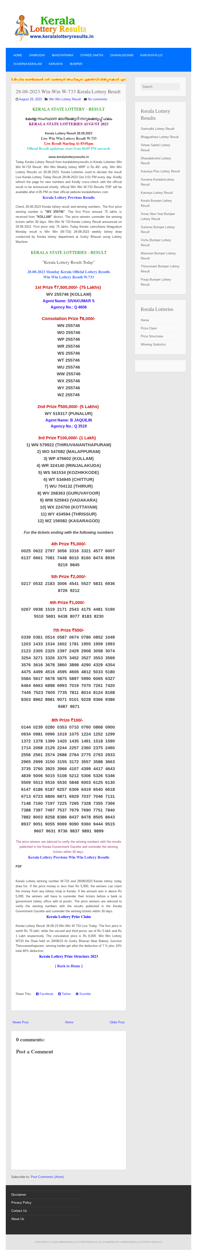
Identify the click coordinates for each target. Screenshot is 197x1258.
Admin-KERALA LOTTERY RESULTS (141, 1242)
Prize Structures (152, 336)
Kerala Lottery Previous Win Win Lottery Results (68, 857)
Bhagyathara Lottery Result (160, 137)
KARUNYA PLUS (151, 55)
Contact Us (19, 1211)
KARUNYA (56, 64)
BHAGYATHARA (62, 55)
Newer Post (20, 1022)
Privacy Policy (21, 1202)
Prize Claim (149, 328)
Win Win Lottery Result (65, 99)
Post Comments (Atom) (47, 1177)
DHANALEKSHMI (121, 55)
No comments (97, 99)
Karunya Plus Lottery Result (160, 171)
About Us (17, 1219)
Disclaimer (18, 1194)
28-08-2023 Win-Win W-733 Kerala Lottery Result (68, 91)
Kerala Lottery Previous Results (69, 197)
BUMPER (76, 64)
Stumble (84, 994)
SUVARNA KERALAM (27, 64)
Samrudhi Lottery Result (157, 129)
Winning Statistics (153, 344)
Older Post (117, 1022)
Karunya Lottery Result (157, 193)
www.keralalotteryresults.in (80, 1242)
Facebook (46, 994)
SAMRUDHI (37, 55)
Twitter (66, 994)
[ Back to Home (67, 966)
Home (17, 55)
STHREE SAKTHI (91, 55)
